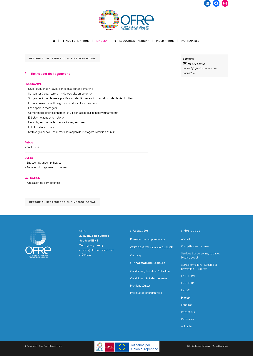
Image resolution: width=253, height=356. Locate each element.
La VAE (185, 290)
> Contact (85, 254)
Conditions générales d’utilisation (150, 271)
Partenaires (187, 319)
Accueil (185, 239)
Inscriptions (188, 312)
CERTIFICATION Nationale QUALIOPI (151, 247)
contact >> (189, 73)
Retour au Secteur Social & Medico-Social (62, 58)
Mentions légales (140, 285)
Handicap (186, 304)
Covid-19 (135, 255)
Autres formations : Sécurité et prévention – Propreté (199, 266)
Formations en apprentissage (147, 239)
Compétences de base (195, 246)
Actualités (187, 326)
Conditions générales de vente (148, 278)
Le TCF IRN (188, 276)
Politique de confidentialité (146, 292)
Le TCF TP (187, 283)
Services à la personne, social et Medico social (200, 255)
